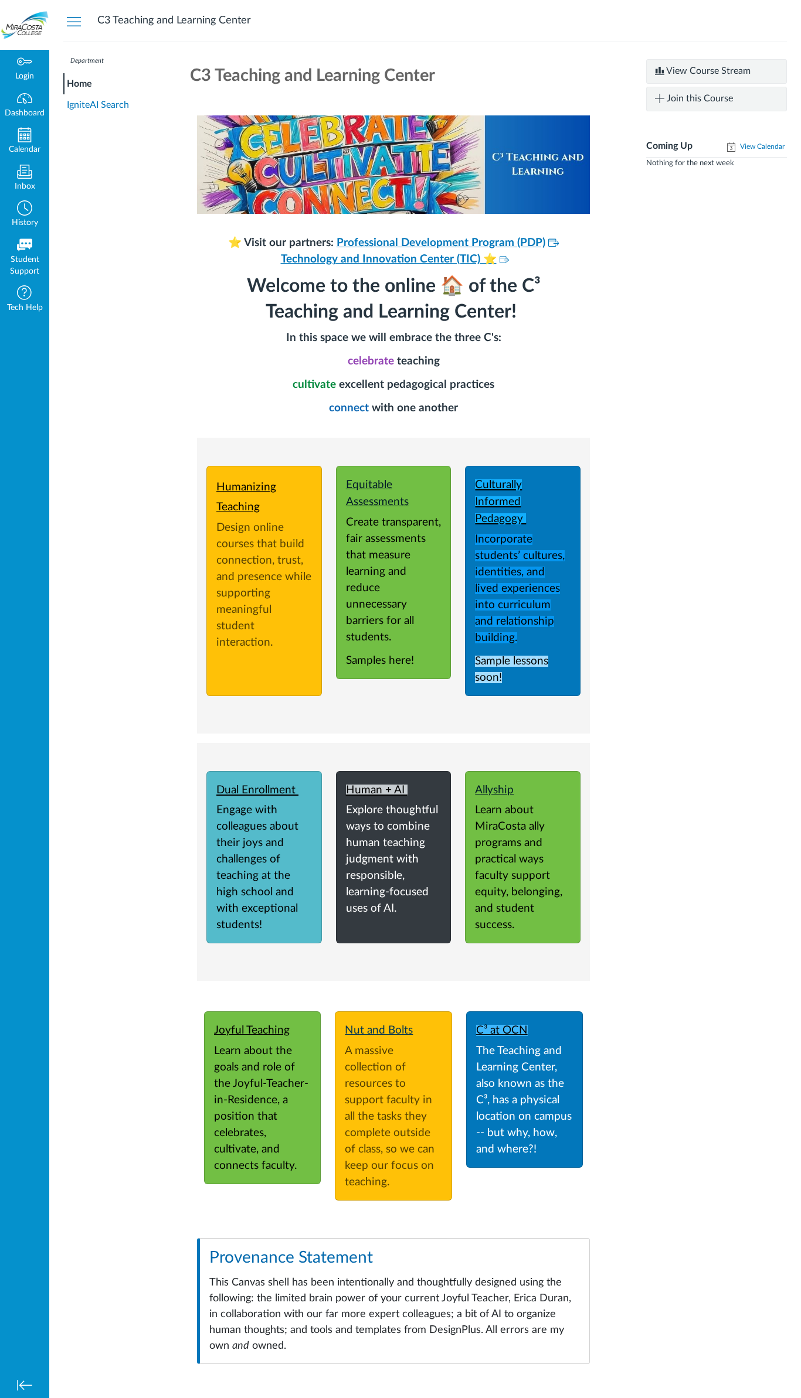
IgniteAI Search (98, 105)
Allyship (494, 790)
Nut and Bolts (379, 1030)
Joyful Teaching (252, 1030)
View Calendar (761, 146)
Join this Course (698, 98)
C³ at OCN (502, 1030)
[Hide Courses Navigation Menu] (73, 21)
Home (79, 83)
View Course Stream (707, 71)
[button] (24, 214)
